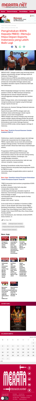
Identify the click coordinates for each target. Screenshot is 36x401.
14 (28, 349)
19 (18, 352)
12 (18, 349)
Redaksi (15, 394)
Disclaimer (21, 394)
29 (33, 355)
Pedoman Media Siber (19, 395)
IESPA (4, 223)
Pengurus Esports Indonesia (9, 229)
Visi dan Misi (16, 397)
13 (23, 349)
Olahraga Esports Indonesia (15, 223)
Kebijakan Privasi (25, 397)
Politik (32, 11)
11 (12, 349)
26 (18, 355)
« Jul (1, 361)
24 (7, 355)
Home (3, 11)
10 (7, 349)
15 (33, 349)
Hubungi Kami (23, 399)
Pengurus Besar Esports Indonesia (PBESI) (13, 226)
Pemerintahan (12, 11)
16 (2, 352)
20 (23, 352)
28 (28, 355)
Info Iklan (15, 399)
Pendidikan (23, 11)
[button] (5, 398)
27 (23, 355)
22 (33, 352)
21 (28, 352)
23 (2, 355)
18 (13, 352)
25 (13, 355)
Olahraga (13, 25)
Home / (3, 25)
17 (7, 352)
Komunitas (7, 25)
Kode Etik (29, 395)
